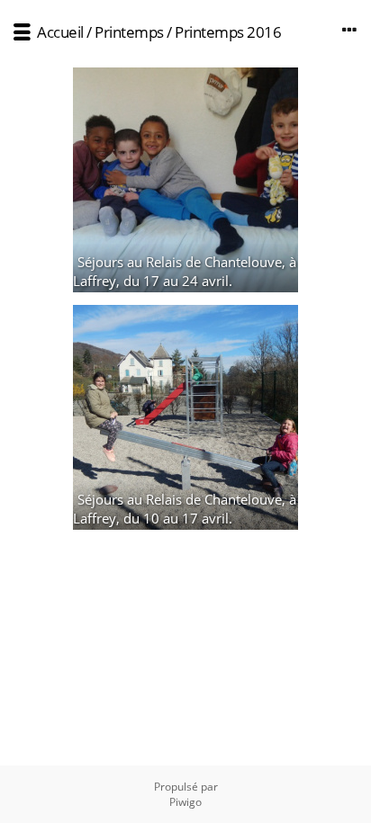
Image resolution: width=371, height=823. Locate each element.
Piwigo (185, 802)
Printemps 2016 (228, 32)
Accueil (60, 32)
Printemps (129, 32)
